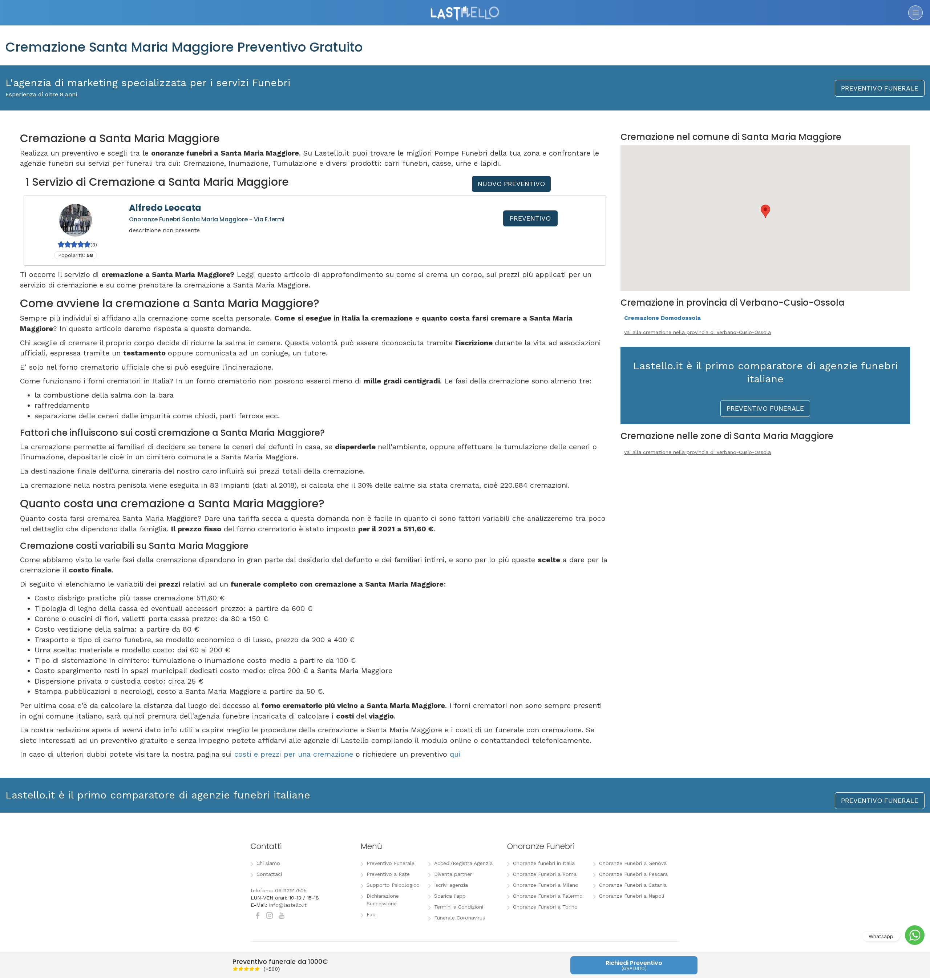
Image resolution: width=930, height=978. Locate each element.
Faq (371, 914)
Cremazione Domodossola (662, 317)
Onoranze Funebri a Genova (633, 863)
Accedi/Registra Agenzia (463, 863)
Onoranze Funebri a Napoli (631, 896)
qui (455, 754)
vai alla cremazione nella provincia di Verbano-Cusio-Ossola (697, 332)
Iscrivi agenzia (451, 885)
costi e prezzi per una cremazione (293, 754)
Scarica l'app (450, 896)
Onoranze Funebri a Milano (545, 885)
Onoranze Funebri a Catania (633, 885)
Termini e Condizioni (458, 907)
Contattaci (269, 874)
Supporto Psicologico (393, 885)
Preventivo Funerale (391, 863)
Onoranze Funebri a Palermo (548, 896)
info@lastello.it (288, 905)
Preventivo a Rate (388, 874)
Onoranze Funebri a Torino (545, 907)
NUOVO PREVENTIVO (511, 184)
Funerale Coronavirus (459, 918)
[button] (765, 211)
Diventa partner (453, 874)
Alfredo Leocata (165, 208)
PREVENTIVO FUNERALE (879, 88)
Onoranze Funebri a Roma (545, 874)
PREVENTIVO (530, 218)
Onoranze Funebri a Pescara (633, 874)
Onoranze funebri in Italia (544, 863)
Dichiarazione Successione (383, 899)
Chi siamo (268, 863)
